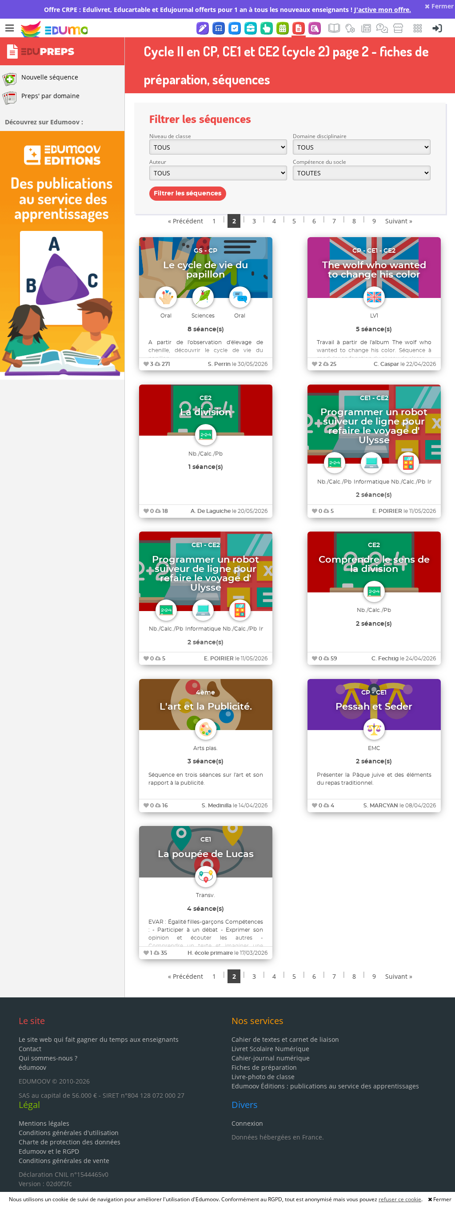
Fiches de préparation (264, 1067)
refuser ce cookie (400, 1199)
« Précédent (185, 221)
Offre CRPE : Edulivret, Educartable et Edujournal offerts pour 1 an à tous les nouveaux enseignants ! (227, 9)
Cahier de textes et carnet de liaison (285, 1039)
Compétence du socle (319, 162)
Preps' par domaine (50, 95)
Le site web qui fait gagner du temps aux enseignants (99, 1039)
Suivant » (398, 221)
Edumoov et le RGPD (49, 1151)
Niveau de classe (170, 136)
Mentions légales (44, 1123)
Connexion (247, 1123)
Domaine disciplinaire (320, 136)
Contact (30, 1048)
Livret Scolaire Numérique (270, 1048)
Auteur (157, 162)
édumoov (32, 1067)
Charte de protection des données (69, 1142)
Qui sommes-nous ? (48, 1058)
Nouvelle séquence (49, 77)
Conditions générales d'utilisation (69, 1132)
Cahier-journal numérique (270, 1058)
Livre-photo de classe (263, 1076)
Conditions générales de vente (64, 1160)
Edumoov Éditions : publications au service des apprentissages (325, 1086)
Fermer (442, 6)
